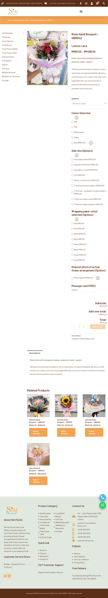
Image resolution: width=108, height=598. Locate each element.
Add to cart (97, 327)
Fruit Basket (6, 60)
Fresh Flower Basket (10, 49)
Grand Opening (7, 41)
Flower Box (6, 37)
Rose (27, 20)
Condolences (7, 45)
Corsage (5, 80)
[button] (104, 3)
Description (34, 353)
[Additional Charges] (91, 143)
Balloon (5, 64)
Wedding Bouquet (8, 72)
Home (10, 20)
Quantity (75, 98)
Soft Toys (5, 68)
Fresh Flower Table (9, 53)
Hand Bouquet (19, 20)
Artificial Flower (8, 57)
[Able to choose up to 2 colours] (76, 118)
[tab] (35, 353)
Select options (36, 432)
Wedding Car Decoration (11, 76)
